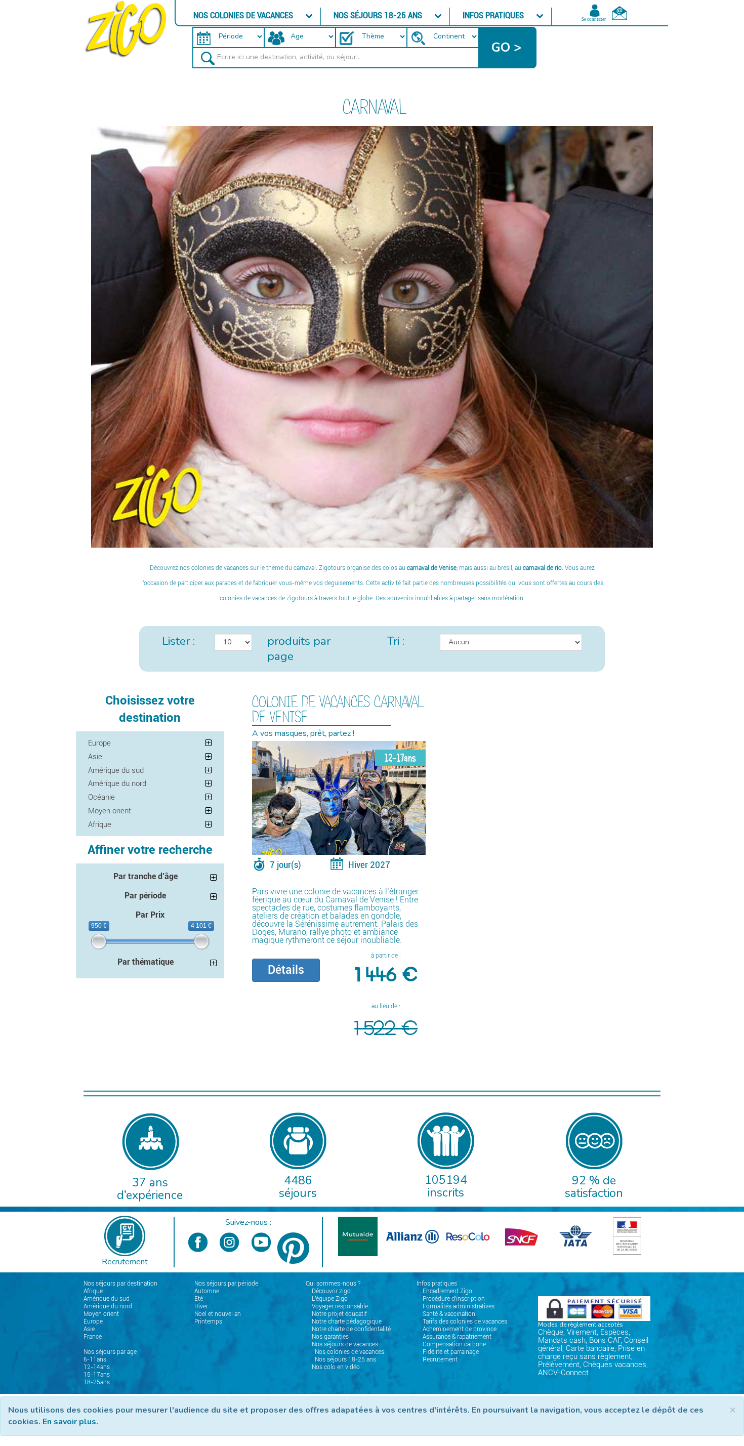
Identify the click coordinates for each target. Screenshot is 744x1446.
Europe (99, 743)
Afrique (99, 824)
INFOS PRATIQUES (494, 15)
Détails (286, 970)
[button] (507, 47)
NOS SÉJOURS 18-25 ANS (379, 15)
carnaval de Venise (432, 567)
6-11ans (95, 1359)
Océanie (101, 797)
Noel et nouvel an (217, 1313)
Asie (95, 756)
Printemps (208, 1321)
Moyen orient (109, 810)
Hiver (201, 1306)
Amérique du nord (117, 783)
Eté (198, 1298)
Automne (206, 1291)
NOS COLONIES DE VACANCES (244, 15)
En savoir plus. (70, 1421)
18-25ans (97, 1382)
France (93, 1336)
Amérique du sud (116, 770)
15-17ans (97, 1374)
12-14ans (97, 1367)
